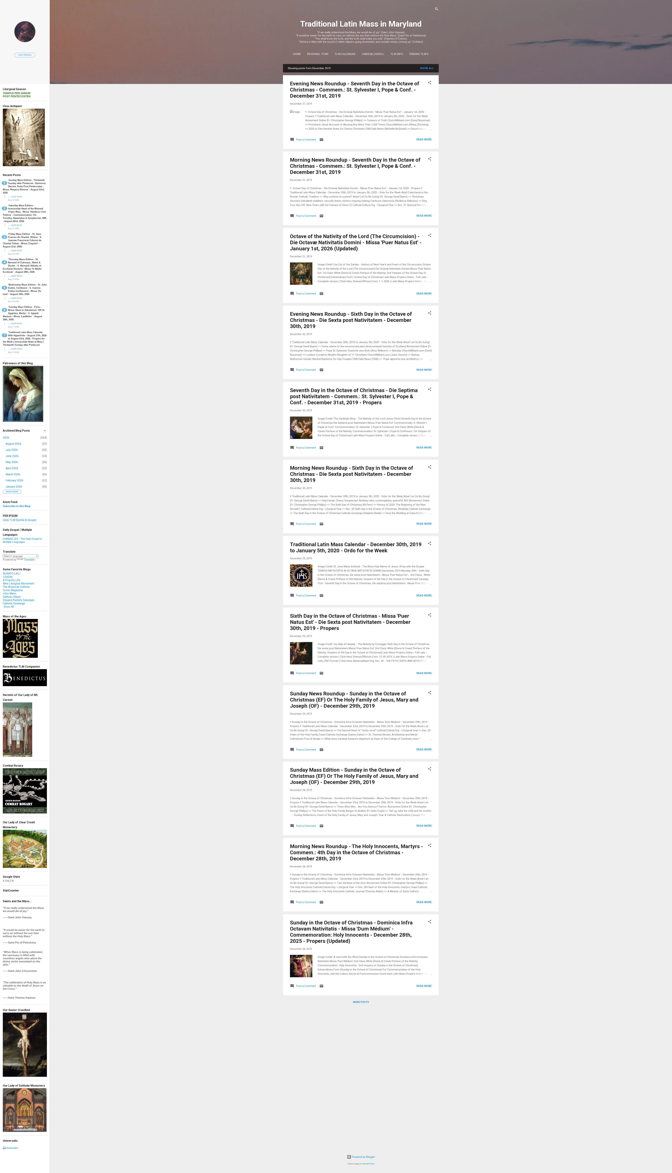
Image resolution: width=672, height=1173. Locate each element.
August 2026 (13, 443)
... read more (15, 196)
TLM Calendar (345, 54)
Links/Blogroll (373, 54)
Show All (9, 606)
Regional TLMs (317, 54)
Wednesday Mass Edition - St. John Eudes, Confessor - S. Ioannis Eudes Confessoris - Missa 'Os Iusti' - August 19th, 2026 (25, 289)
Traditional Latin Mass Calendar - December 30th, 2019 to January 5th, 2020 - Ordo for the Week (356, 547)
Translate (29, 559)
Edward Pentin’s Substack (18, 600)
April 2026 (12, 468)
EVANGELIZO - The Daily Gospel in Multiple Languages (22, 540)
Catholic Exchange (14, 603)
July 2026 (12, 450)
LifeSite (8, 577)
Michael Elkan (368, 1164)
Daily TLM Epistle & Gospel (19, 520)
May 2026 (12, 462)
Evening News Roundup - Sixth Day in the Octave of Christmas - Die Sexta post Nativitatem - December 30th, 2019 (351, 320)
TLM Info (397, 54)
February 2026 (14, 480)
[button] (430, 83)
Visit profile (25, 55)
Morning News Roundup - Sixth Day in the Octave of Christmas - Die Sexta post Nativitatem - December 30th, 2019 (351, 474)
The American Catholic (16, 587)
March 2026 (13, 474)
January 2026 (14, 486)
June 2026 (12, 456)
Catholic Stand (11, 596)
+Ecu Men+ (9, 593)
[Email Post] (321, 140)
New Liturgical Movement (18, 583)
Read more (424, 139)
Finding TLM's (419, 54)
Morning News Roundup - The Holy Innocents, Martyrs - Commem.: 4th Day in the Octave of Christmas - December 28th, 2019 (356, 852)
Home (297, 54)
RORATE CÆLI (11, 573)
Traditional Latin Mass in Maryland (361, 24)
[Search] (437, 9)
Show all (427, 68)
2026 (6, 437)
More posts (361, 1002)
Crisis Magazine (13, 590)
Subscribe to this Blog (16, 506)
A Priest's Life (11, 580)
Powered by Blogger (363, 1156)
